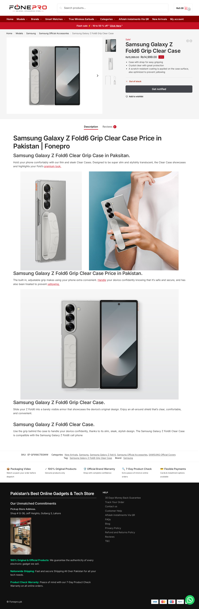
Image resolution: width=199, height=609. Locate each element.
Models (19, 33)
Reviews (110, 536)
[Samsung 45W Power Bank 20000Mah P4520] (190, 40)
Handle (102, 280)
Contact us (111, 506)
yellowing (53, 284)
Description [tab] (91, 126)
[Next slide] (97, 75)
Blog (107, 523)
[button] (183, 8)
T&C (107, 540)
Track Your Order (114, 502)
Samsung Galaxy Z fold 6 (103, 454)
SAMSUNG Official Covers (162, 454)
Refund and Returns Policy (120, 532)
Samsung (31, 33)
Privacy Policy (113, 528)
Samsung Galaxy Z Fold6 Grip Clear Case (91, 458)
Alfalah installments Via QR (120, 515)
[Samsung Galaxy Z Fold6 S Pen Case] (187, 40)
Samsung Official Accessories (54, 33)
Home (9, 33)
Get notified (159, 89)
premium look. (52, 166)
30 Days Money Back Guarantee (123, 497)
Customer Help (113, 510)
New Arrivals (71, 454)
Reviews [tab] (109, 126)
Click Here (115, 25)
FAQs (108, 519)
